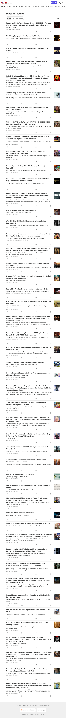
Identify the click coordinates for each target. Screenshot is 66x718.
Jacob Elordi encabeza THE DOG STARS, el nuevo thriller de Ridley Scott (27, 448)
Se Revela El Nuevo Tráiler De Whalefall (20, 513)
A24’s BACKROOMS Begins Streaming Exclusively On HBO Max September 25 (29, 302)
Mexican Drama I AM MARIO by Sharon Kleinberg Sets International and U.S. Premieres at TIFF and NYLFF (25, 565)
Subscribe (54, 3)
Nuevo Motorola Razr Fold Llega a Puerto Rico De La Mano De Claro (28, 611)
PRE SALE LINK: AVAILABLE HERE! (16, 280)
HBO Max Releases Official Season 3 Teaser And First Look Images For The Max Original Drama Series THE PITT (27, 499)
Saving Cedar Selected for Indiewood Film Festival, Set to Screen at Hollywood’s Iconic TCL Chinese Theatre (26, 550)
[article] (33, 27)
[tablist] (15, 18)
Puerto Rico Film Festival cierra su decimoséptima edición (27, 289)
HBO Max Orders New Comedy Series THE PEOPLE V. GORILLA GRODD (28, 486)
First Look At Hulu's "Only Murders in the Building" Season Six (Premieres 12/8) (28, 348)
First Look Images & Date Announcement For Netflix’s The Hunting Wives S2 (27, 624)
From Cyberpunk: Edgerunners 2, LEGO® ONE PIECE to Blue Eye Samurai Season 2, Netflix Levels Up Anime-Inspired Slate (29, 535)
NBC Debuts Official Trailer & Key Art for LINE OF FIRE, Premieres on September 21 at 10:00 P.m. (26, 659)
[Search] (58, 18)
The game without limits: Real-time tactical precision (25, 362)
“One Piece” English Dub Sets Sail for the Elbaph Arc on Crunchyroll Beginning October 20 (26, 404)
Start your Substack (28, 710)
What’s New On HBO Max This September (21, 210)
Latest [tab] (9, 18)
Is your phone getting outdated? (15, 377)
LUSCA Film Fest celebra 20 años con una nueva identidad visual (27, 49)
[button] (3, 6)
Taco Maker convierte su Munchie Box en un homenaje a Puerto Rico (26, 167)
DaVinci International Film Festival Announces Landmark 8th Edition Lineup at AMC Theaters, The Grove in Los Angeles (28, 249)
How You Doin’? (10, 438)
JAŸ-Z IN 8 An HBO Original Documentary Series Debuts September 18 (26, 222)
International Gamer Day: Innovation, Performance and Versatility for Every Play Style (25, 152)
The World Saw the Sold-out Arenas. (16, 643)
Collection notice (44, 705)
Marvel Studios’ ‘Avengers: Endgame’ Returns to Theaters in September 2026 (27, 264)
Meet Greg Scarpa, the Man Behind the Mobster (23, 36)
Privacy (32, 705)
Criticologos (16, 29)
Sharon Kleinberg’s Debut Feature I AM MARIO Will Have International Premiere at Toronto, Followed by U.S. (27, 569)
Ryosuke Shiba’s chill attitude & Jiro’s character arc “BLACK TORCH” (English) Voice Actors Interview (27, 138)
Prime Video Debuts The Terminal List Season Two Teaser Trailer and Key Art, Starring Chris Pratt (27, 670)
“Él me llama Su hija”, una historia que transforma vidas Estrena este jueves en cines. (26, 461)
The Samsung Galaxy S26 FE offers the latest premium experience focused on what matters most (26, 94)
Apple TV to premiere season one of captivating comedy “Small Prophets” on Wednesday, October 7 (26, 62)
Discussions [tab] (19, 18)
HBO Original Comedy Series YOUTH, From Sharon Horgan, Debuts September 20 (27, 108)
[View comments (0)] (22, 32)
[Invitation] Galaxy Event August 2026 (20, 474)
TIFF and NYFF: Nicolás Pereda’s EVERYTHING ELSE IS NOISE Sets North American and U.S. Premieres (28, 123)
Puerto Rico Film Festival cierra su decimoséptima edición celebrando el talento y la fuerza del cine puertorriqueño (27, 292)
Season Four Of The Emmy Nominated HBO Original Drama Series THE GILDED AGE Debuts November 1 (27, 334)
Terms (36, 705)
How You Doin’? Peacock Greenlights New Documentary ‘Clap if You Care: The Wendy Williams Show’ (28, 435)
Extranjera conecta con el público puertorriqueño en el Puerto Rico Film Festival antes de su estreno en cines (28, 235)
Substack (24, 714)
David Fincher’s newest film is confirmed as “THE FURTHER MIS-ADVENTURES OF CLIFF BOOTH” (27, 180)
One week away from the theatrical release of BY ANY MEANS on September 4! (28, 39)
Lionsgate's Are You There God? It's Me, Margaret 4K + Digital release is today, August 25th (28, 277)
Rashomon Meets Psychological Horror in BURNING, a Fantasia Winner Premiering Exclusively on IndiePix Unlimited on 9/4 (28, 24)
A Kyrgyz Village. (11, 27)
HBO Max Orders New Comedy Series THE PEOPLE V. (22, 489)
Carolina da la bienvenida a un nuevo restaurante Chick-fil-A (28, 523)
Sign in (61, 3)
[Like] (7, 32)
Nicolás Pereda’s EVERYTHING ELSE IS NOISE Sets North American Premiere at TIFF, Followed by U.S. (28, 127)
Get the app (41, 710)
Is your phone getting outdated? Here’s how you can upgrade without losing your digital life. (28, 374)
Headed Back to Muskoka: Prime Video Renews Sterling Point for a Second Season (28, 596)
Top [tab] (13, 18)
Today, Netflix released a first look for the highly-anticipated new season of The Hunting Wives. (28, 627)
